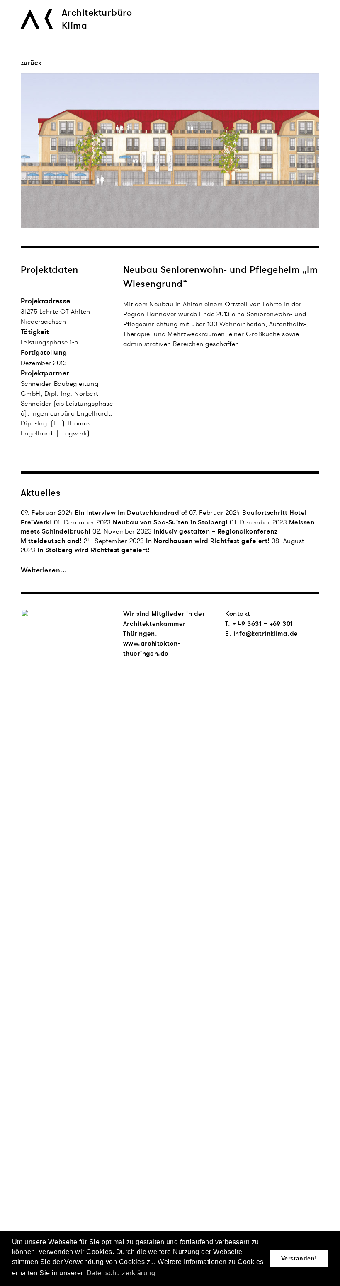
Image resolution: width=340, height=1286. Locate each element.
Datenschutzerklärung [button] (121, 1272)
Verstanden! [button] (299, 1258)
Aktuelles (40, 493)
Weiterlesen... (44, 570)
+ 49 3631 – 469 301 (262, 623)
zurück (31, 63)
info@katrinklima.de (265, 633)
